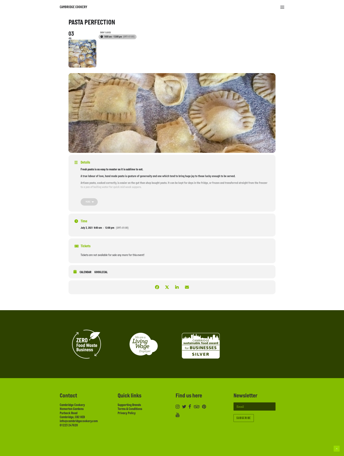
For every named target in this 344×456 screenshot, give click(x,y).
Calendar (85, 272)
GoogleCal (101, 272)
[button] (282, 7)
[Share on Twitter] (167, 287)
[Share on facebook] (157, 287)
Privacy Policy (127, 413)
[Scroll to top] (337, 448)
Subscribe (243, 418)
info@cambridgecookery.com (79, 421)
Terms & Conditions (130, 409)
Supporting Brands (129, 405)
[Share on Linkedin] (177, 287)
